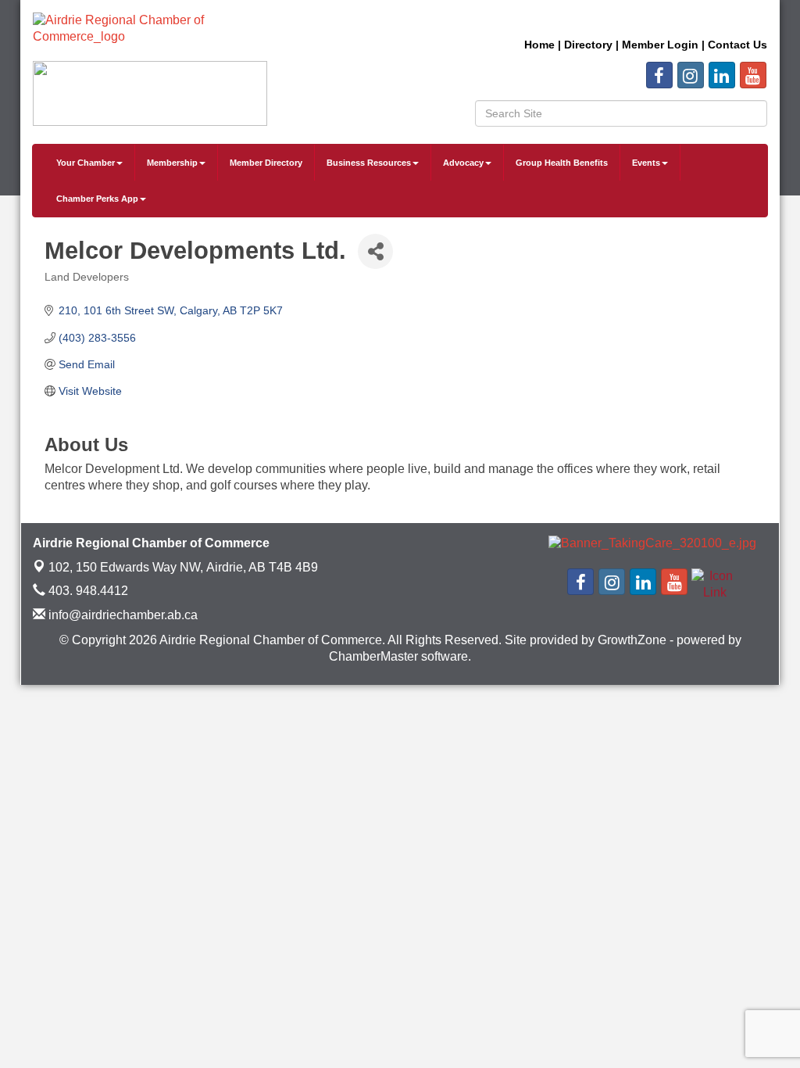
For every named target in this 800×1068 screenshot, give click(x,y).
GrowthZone (632, 640)
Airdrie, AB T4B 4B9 (183, 567)
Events (646, 162)
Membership (172, 162)
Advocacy (463, 162)
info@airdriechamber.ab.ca (121, 615)
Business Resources (369, 162)
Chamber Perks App (97, 198)
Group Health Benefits (562, 162)
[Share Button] (375, 251)
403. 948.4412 (86, 590)
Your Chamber (85, 162)
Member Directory (266, 162)
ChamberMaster (373, 656)
